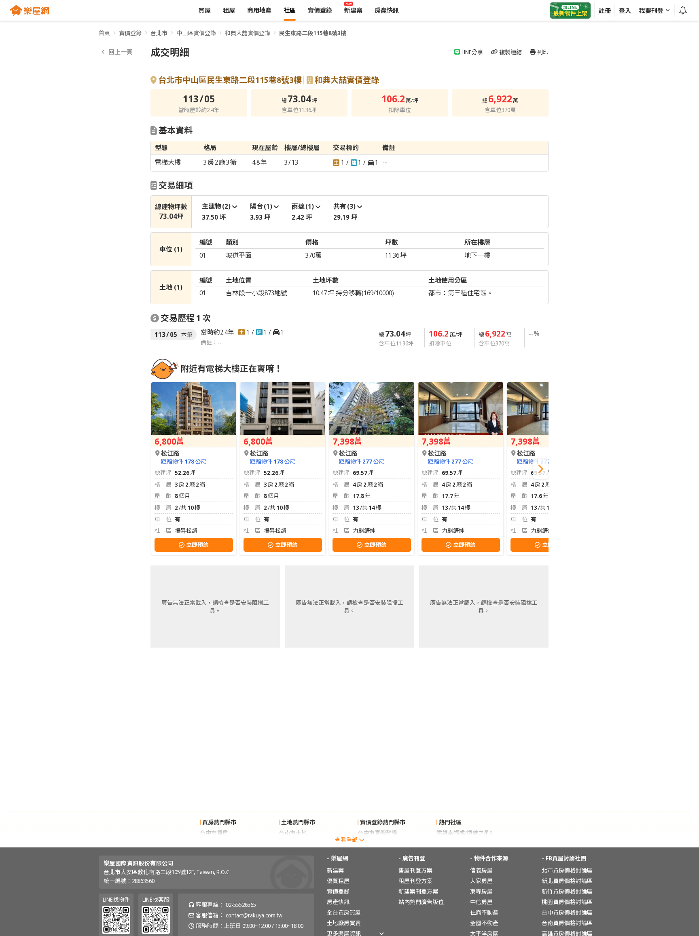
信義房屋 (481, 870)
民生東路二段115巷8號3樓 (312, 33)
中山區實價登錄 (196, 33)
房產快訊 (338, 902)
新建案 (335, 870)
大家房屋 (481, 881)
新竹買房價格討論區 (567, 891)
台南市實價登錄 (377, 843)
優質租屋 (338, 881)
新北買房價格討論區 (567, 881)
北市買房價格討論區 (567, 870)
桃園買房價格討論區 (567, 902)
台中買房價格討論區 (567, 912)
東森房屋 (481, 891)
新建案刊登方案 (418, 891)
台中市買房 (214, 832)
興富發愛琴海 (453, 843)
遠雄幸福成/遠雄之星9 (464, 832)
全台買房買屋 (344, 912)
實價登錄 (130, 33)
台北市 (158, 33)
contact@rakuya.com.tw (254, 915)
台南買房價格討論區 (567, 923)
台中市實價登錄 (377, 832)
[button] (540, 468)
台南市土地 (293, 832)
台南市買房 (214, 843)
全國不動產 (484, 923)
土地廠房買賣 (344, 923)
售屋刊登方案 (415, 870)
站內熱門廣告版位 (421, 902)
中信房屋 (481, 902)
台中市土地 (293, 843)
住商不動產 (484, 912)
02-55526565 (241, 904)
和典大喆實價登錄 (247, 33)
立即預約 (197, 544)
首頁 (104, 33)
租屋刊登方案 (415, 881)
